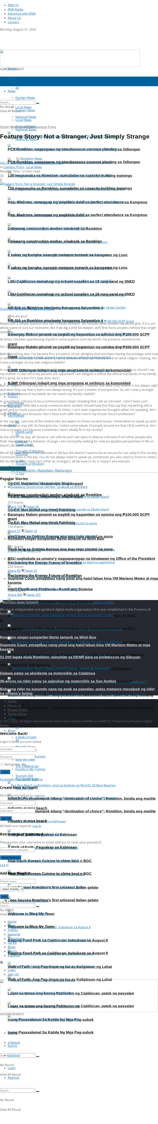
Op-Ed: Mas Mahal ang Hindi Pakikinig (41, 523)
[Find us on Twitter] (1, 34)
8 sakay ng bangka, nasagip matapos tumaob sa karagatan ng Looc (68, 268)
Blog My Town (25, 759)
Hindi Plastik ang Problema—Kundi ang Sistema (50, 602)
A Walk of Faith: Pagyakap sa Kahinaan (42, 847)
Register (14, 1078)
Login (12, 1068)
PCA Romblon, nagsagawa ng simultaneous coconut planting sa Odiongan (74, 162)
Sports (12, 1046)
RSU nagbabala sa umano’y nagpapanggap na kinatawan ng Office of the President (81, 559)
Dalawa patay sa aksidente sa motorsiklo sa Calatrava (47, 673)
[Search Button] (37, 1056)
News (14, 127)
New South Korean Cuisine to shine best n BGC (50, 874)
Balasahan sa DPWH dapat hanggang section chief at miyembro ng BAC (71, 628)
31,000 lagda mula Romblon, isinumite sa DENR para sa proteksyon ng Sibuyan (70, 657)
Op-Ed (12, 943)
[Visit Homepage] (24, 47)
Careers (13, 22)
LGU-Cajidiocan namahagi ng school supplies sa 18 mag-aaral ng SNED (71, 294)
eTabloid (14, 1055)
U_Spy (19, 473)
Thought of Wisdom (29, 464)
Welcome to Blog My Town (31, 926)
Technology (16, 938)
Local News (23, 120)
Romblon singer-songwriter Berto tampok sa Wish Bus (56, 539)
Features (14, 934)
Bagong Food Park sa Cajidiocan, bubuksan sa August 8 (58, 953)
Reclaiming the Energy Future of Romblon (45, 575)
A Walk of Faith (26, 737)
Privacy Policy (17, 710)
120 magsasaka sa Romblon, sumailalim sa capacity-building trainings (70, 188)
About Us (14, 18)
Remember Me (15, 764)
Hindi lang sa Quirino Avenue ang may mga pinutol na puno (60, 549)
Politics (13, 396)
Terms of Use (17, 714)
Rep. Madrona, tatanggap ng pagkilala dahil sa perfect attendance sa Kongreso (77, 215)
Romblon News (31, 158)
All (17, 727)
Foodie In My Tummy (30, 769)
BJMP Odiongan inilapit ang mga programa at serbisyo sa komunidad (69, 383)
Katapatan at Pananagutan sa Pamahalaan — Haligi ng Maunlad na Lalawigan (76, 655)
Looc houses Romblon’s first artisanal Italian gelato (53, 900)
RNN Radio (15, 9)
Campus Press (45, 127)
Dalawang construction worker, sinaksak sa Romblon (55, 241)
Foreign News (25, 110)
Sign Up (37, 779)
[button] (79, 995)
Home (12, 69)
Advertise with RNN (22, 14)
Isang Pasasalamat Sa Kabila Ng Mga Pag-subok (51, 1032)
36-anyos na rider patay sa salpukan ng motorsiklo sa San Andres (58, 681)
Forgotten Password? (15, 779)
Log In (37, 826)
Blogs (12, 731)
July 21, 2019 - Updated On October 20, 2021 (31, 163)
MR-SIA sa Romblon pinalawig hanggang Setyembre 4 (55, 320)
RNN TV (13, 5)
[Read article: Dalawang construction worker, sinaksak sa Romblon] (83, 487)
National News (25, 129)
